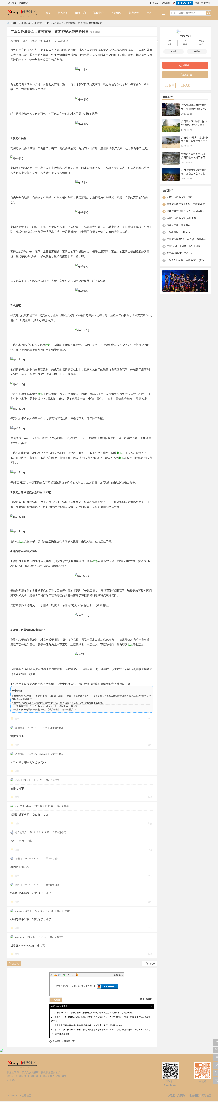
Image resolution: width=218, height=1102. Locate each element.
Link (64, 974)
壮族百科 (63, 12)
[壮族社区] (24, 13)
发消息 (197, 51)
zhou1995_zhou (23, 806)
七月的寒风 (20, 832)
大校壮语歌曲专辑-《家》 (180, 197)
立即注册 (205, 3)
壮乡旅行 (39, 23)
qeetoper (19, 937)
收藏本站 (23, 3)
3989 (201, 41)
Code (72, 974)
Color (55, 974)
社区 (149, 12)
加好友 (173, 51)
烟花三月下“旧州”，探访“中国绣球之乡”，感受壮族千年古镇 (48, 706)
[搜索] (208, 13)
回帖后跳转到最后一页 (63, 1041)
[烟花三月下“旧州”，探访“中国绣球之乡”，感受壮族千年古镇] (171, 125)
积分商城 (165, 3)
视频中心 (98, 12)
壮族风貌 (185, 85)
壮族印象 (26, 23)
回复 (17, 718)
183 (169, 41)
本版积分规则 (146, 999)
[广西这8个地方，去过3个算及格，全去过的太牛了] (171, 142)
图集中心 (80, 12)
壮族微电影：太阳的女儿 (180, 232)
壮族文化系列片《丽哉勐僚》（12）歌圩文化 (187, 260)
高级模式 (118, 974)
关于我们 (182, 1095)
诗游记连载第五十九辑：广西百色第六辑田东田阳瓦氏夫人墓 (194, 157)
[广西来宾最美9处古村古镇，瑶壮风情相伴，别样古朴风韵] (171, 109)
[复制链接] (95, 32)
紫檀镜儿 (19, 727)
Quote (68, 974)
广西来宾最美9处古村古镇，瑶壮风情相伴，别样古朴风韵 (47, 709)
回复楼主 (187, 65)
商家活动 (133, 12)
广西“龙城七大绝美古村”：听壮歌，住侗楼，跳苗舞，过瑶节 (187, 246)
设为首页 (12, 3)
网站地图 (206, 1095)
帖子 (173, 13)
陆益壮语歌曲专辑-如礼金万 (181, 218)
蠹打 (17, 884)
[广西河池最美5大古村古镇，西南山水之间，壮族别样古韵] (171, 174)
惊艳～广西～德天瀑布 (178, 225)
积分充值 (154, 3)
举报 (150, 718)
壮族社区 (8, 23)
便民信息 (116, 12)
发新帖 (15, 963)
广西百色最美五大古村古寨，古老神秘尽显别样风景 (74, 23)
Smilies (77, 974)
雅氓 (17, 858)
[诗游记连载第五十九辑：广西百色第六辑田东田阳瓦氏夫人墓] (171, 158)
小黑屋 (171, 1095)
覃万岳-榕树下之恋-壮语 (179, 253)
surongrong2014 (23, 911)
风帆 (17, 780)
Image (59, 974)
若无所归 (19, 754)
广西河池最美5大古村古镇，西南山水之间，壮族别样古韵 (194, 174)
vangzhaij (185, 35)
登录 (197, 3)
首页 (48, 12)
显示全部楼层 (61, 41)
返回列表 (150, 963)
